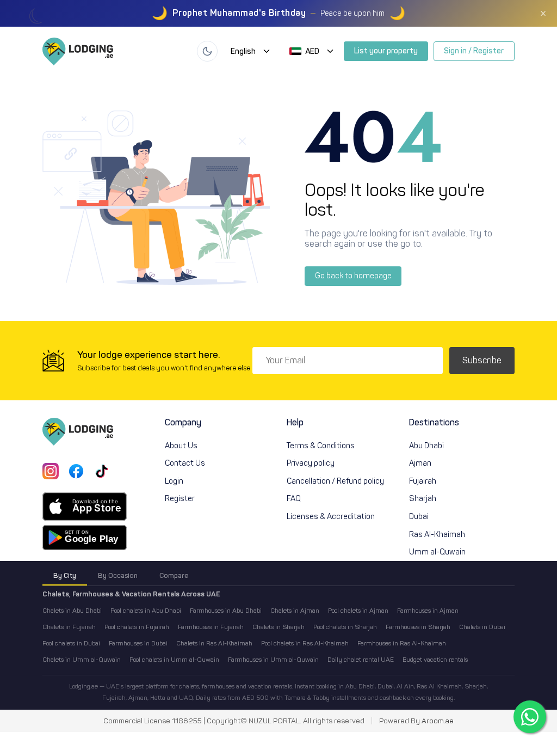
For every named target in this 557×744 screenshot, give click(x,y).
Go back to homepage (353, 275)
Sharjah (422, 498)
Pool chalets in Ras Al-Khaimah (305, 643)
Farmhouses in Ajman (428, 610)
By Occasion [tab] (118, 575)
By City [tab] (64, 575)
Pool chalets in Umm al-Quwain (174, 659)
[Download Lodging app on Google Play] (84, 537)
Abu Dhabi (426, 445)
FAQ (294, 498)
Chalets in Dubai (482, 627)
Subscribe (482, 360)
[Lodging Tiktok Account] (102, 471)
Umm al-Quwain (437, 552)
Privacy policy (311, 463)
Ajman (420, 463)
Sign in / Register (474, 51)
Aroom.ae (438, 721)
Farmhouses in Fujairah (211, 627)
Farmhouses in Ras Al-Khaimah (401, 643)
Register (180, 498)
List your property (386, 51)
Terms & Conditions (321, 445)
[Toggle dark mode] (207, 51)
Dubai (419, 516)
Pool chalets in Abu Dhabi (145, 610)
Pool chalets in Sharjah (345, 627)
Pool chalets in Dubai (71, 643)
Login (174, 481)
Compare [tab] (173, 575)
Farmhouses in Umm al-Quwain (273, 659)
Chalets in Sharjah (278, 627)
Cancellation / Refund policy (335, 481)
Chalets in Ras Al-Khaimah (214, 643)
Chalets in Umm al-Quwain (81, 659)
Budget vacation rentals (435, 659)
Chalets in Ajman (294, 610)
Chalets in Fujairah (69, 627)
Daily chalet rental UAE (360, 659)
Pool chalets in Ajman (358, 610)
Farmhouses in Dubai (138, 643)
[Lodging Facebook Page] (76, 471)
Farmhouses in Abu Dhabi (226, 610)
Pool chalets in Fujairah (136, 627)
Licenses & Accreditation (331, 516)
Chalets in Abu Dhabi (72, 610)
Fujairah (422, 481)
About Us (181, 445)
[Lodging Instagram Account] (50, 471)
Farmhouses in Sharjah (418, 627)
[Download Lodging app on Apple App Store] (84, 506)
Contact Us (185, 463)
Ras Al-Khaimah (437, 534)
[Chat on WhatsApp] (529, 716)
